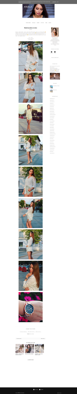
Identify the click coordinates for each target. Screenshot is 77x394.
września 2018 (52, 148)
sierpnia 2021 (51, 100)
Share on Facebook (24, 331)
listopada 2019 (52, 132)
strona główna (28, 22)
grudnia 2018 (51, 143)
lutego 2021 (51, 108)
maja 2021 (51, 103)
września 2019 (52, 135)
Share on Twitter (31, 331)
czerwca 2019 (51, 140)
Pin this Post (39, 331)
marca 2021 (51, 106)
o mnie (46, 22)
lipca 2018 (51, 151)
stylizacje (33, 22)
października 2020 (52, 114)
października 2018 (52, 146)
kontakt (50, 22)
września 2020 (52, 116)
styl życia (42, 22)
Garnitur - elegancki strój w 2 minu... (39, 354)
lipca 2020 (51, 119)
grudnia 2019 (51, 130)
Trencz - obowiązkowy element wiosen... (19, 354)
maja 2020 (51, 122)
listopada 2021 (52, 98)
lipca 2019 (51, 138)
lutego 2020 (51, 127)
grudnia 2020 (51, 111)
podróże (38, 22)
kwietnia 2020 (51, 124)
